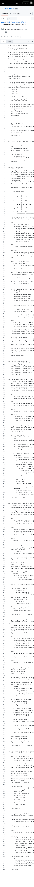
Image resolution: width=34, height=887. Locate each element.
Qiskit (6, 9)
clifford (23, 22)
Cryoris (6, 29)
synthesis (15, 22)
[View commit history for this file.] (6, 32)
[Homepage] (17, 2)
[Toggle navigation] (2, 2)
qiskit (11, 9)
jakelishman (16, 29)
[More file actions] (32, 41)
